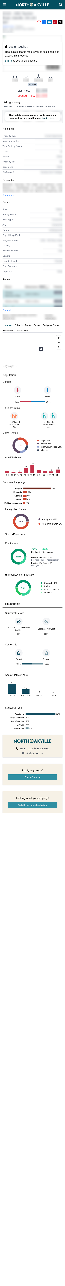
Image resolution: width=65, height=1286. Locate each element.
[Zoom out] (58, 342)
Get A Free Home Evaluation (32, 805)
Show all (7, 310)
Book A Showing (33, 777)
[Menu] (4, 4)
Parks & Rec (22, 330)
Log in (8, 61)
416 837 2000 (26, 748)
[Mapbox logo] (10, 366)
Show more (8, 195)
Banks (28, 325)
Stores (37, 325)
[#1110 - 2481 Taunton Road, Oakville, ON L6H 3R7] (41, 349)
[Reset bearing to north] (58, 347)
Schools (19, 325)
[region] (32, 351)
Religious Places (51, 325)
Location (7, 325)
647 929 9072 (42, 748)
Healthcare (8, 330)
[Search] (60, 4)
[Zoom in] (58, 337)
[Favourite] (39, 22)
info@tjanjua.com (34, 753)
